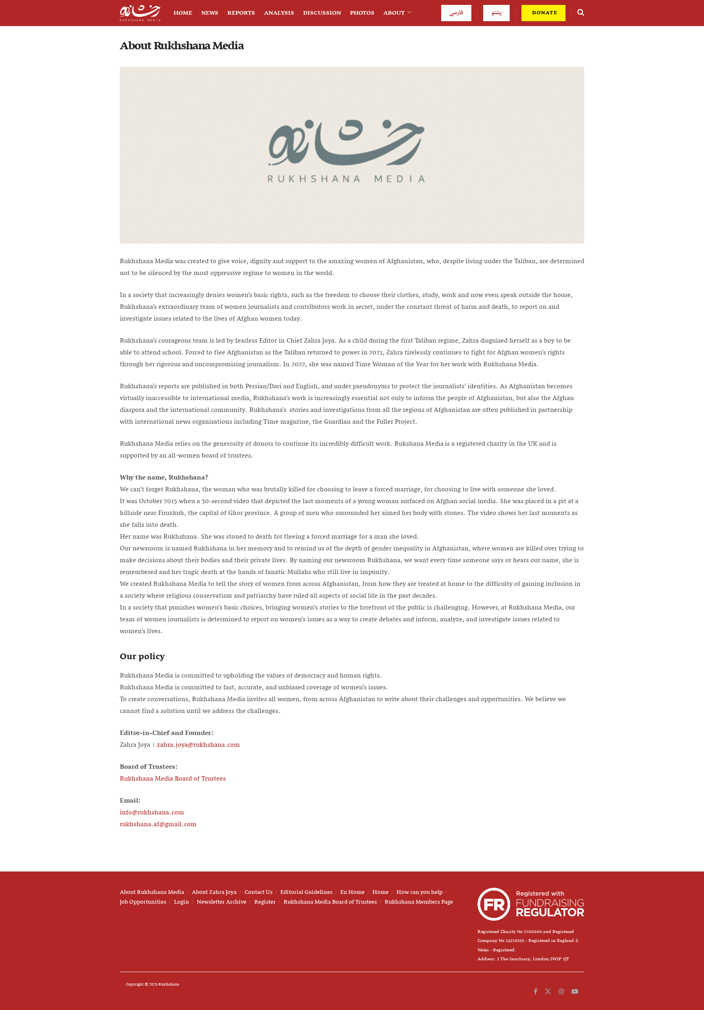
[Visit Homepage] (140, 13)
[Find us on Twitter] (548, 992)
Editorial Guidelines (306, 892)
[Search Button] (580, 13)
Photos (362, 13)
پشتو (496, 13)
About (394, 13)
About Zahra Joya (214, 892)
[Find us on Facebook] (535, 992)
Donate (543, 13)
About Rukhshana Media (152, 892)
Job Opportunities (143, 902)
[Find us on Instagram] (561, 992)
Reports (241, 13)
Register (265, 902)
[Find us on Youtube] (575, 992)
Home (183, 13)
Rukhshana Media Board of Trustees (173, 779)
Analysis (279, 13)
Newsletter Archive (221, 902)
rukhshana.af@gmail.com (158, 824)
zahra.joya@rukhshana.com (198, 745)
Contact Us (258, 892)
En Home (352, 892)
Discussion (322, 13)
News (209, 13)
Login (181, 902)
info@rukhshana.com (152, 813)
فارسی (456, 13)
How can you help (419, 892)
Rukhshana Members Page (419, 902)
